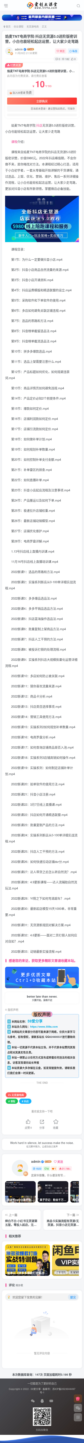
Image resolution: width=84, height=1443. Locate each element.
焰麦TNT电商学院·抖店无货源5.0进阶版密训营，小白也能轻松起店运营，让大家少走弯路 (41, 39)
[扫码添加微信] (78, 1408)
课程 (14, 141)
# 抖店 (25, 1101)
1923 (38, 1168)
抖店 (39, 125)
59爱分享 (36, 1389)
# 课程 (11, 1101)
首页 (8, 26)
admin (19, 49)
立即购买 (42, 101)
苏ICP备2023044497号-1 (57, 1390)
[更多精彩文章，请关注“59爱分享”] (42, 977)
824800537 (55, 1037)
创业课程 (18, 26)
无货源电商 (33, 26)
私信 (74, 51)
